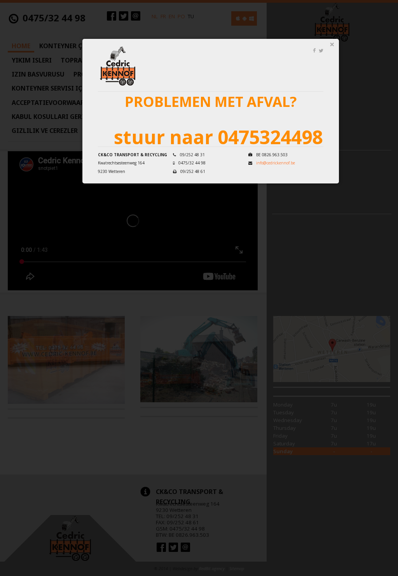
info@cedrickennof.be (275, 163)
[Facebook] (314, 50)
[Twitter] (321, 50)
